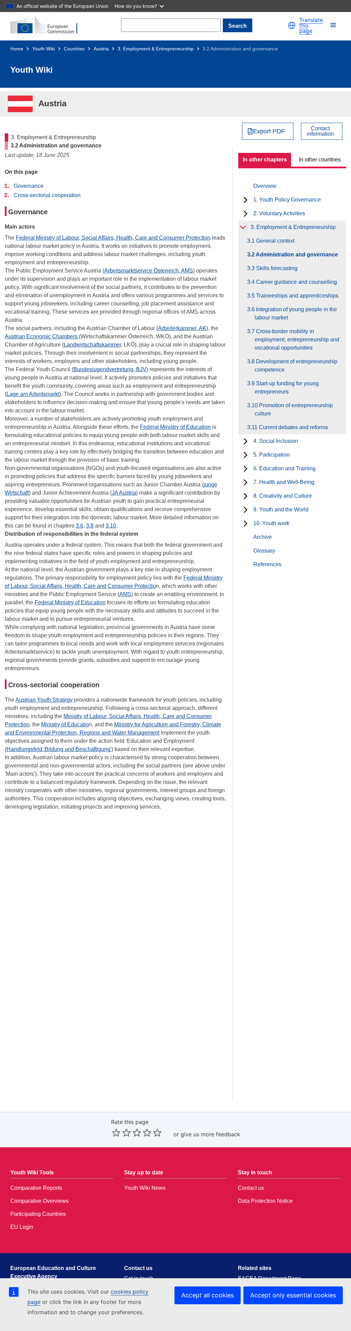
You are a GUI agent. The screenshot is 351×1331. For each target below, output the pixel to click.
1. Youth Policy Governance (287, 200)
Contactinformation (320, 131)
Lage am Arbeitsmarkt (33, 394)
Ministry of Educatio (65, 724)
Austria (101, 48)
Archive (262, 537)
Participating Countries (38, 1214)
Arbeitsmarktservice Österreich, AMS (148, 271)
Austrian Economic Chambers (42, 336)
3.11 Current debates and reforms (291, 427)
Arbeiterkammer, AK (182, 328)
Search (237, 26)
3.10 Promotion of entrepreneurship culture (294, 409)
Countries (74, 48)
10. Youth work (271, 523)
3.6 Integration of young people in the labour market (296, 313)
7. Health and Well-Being (283, 482)
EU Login (21, 1227)
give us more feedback (210, 1134)
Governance (29, 186)
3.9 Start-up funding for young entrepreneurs (287, 387)
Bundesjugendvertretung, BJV (109, 369)
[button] (292, 25)
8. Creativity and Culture (282, 496)
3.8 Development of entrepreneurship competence (296, 366)
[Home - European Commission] (48, 25)
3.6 (79, 526)
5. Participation (271, 455)
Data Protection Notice (265, 1201)
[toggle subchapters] (245, 200)
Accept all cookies (207, 1295)
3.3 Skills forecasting (276, 268)
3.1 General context (274, 241)
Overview (264, 186)
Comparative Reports (36, 1188)
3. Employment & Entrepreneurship (156, 48)
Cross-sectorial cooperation (47, 195)
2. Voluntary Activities (279, 213)
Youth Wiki (43, 48)
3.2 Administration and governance (296, 254)
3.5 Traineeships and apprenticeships (296, 296)
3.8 (90, 526)
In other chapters (265, 159)
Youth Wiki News (145, 1188)
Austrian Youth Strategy (44, 700)
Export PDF (269, 131)
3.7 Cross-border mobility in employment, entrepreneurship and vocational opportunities (297, 339)
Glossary (264, 551)
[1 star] (116, 1132)
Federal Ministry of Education (175, 427)
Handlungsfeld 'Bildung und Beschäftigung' (59, 749)
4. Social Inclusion (275, 441)
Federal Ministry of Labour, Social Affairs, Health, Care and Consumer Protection (113, 238)
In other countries (320, 159)
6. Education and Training (284, 468)
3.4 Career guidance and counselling (296, 282)
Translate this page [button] (311, 25)
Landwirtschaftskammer (92, 345)
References (267, 564)
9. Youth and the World (280, 509)
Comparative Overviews (39, 1201)
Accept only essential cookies (293, 1295)
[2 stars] (121, 1132)
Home (16, 48)
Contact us (251, 1188)
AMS (125, 594)
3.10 (111, 526)
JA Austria (124, 493)
